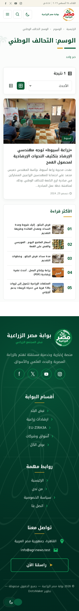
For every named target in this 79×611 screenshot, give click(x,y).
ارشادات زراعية (37, 419)
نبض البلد (37, 410)
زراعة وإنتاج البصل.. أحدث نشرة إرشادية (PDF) (31, 272)
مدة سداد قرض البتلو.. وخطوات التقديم (31, 258)
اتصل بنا (37, 505)
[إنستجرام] (20, 3)
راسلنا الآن (40, 565)
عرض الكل (37, 444)
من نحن (37, 489)
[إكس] (10, 3)
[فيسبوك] (5, 3)
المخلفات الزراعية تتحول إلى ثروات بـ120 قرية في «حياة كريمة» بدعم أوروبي (30, 287)
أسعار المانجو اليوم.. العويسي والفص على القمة (32, 244)
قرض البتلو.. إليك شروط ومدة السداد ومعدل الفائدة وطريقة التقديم (32, 229)
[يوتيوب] (15, 3)
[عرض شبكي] (21, 86)
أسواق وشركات (37, 436)
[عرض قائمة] (11, 86)
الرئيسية (37, 480)
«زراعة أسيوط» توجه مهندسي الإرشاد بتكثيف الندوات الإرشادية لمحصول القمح (42, 156)
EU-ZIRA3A (37, 427)
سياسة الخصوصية (37, 497)
